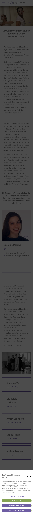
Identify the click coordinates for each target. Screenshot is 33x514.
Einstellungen (16, 501)
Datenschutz (12, 496)
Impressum (21, 496)
